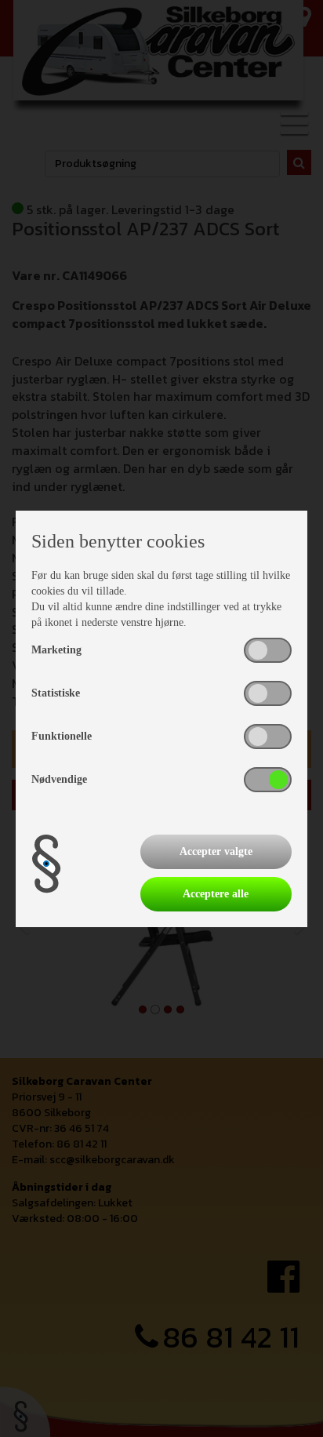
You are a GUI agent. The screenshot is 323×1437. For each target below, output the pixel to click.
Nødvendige (59, 779)
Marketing (56, 650)
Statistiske (55, 693)
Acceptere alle (216, 894)
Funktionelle (61, 736)
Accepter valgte (216, 851)
